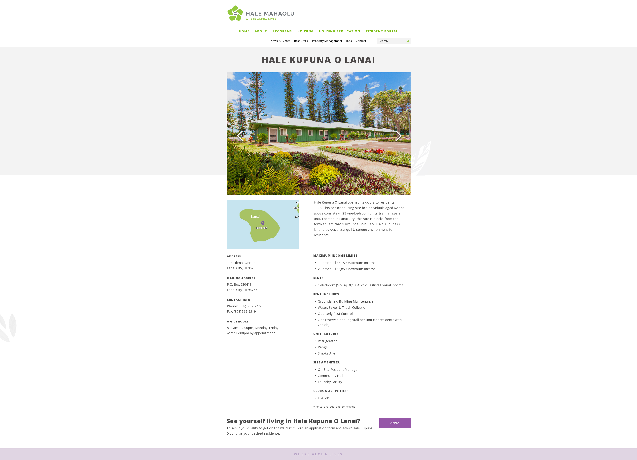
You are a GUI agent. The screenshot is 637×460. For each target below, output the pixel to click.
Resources (301, 41)
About (261, 31)
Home (244, 31)
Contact (361, 41)
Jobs (349, 41)
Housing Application (339, 31)
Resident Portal (382, 31)
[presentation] (240, 134)
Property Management (327, 41)
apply (395, 423)
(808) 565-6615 (250, 306)
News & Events (280, 41)
